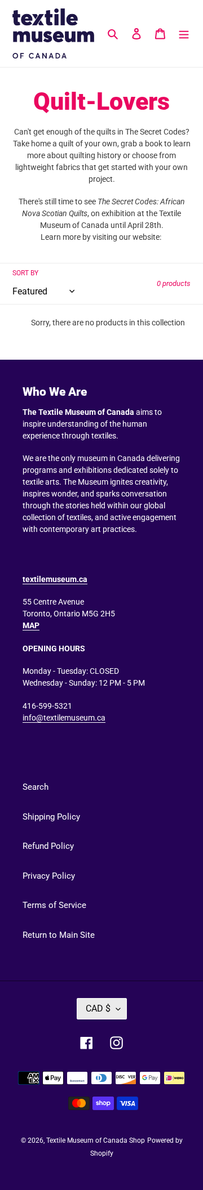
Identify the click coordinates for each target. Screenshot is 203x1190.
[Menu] (184, 33)
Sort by (25, 273)
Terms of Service (54, 905)
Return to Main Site (59, 935)
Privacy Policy (49, 876)
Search (35, 787)
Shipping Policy (51, 817)
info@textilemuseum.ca (64, 717)
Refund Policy (48, 846)
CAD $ (98, 1008)
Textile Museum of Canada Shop (95, 1140)
